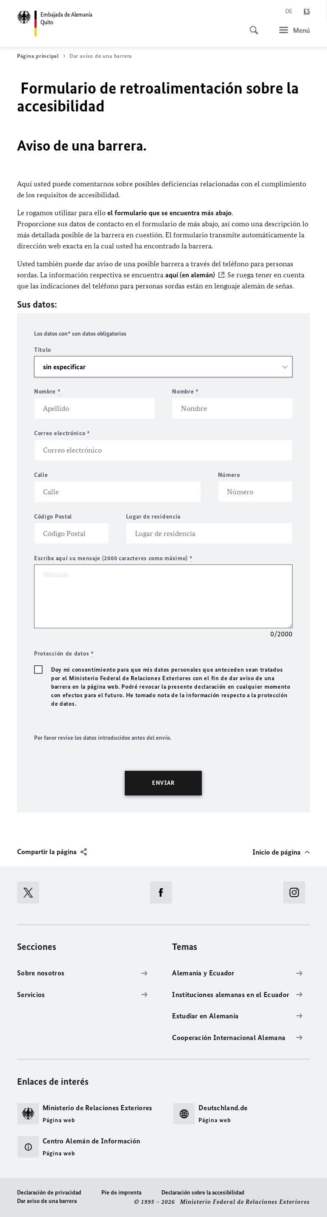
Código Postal (53, 516)
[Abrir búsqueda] (251, 25)
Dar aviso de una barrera (47, 1201)
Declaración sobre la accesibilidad (202, 1192)
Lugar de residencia (153, 516)
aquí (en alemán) (190, 275)
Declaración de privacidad (49, 1192)
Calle (41, 475)
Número (229, 475)
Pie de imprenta (121, 1192)
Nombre (47, 391)
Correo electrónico (62, 433)
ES (307, 11)
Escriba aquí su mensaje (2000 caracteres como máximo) (113, 558)
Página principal (38, 56)
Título (42, 349)
